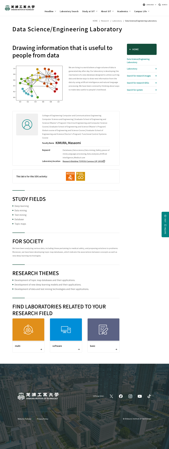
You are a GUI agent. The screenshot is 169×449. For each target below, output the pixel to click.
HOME (95, 21)
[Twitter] (111, 396)
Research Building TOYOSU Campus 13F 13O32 (83, 161)
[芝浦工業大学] (38, 396)
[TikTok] (149, 396)
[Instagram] (130, 396)
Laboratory (117, 21)
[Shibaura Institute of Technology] (20, 8)
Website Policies (24, 419)
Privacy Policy (42, 419)
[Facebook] (121, 396)
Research (105, 21)
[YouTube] (140, 396)
